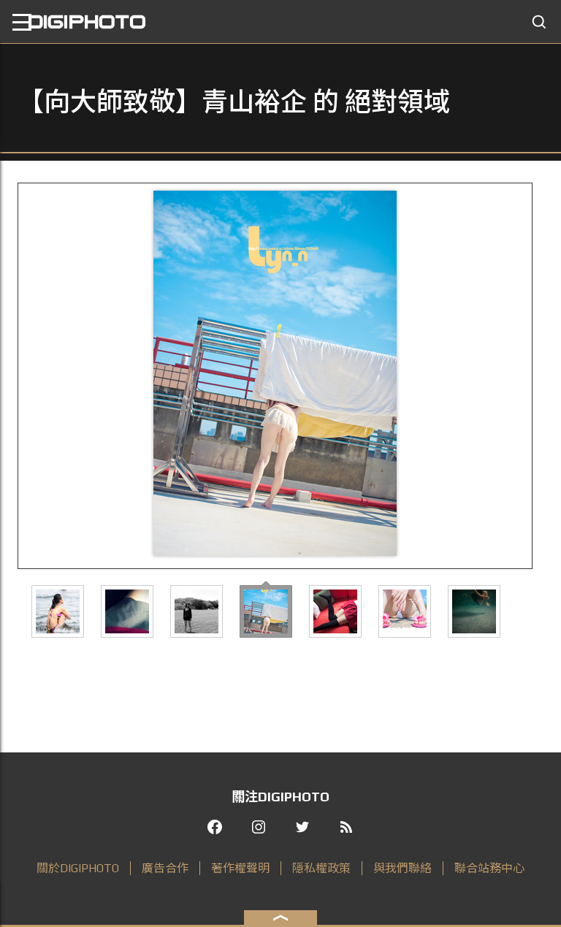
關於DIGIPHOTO (78, 868)
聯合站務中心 (489, 868)
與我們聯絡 (402, 868)
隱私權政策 (321, 868)
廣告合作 (165, 868)
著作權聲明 (240, 868)
